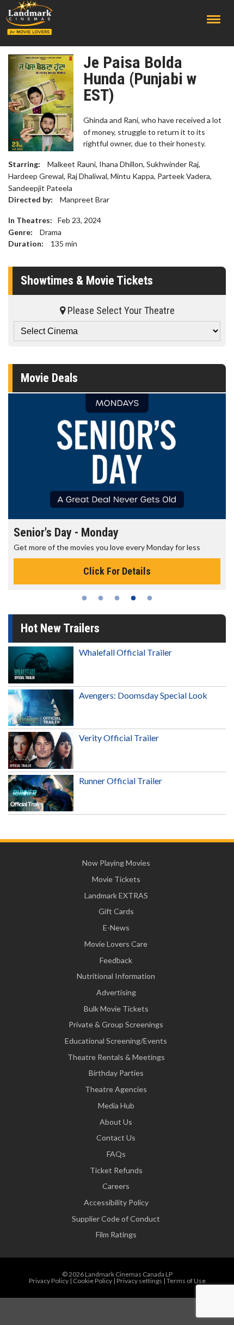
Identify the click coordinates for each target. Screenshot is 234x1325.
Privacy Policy (49, 1281)
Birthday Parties (116, 1072)
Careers (116, 1186)
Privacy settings (139, 1281)
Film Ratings (116, 1234)
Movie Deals (49, 378)
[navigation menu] (213, 19)
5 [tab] (149, 598)
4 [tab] (133, 598)
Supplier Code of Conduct (116, 1218)
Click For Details (117, 571)
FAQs (116, 1153)
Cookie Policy (92, 1281)
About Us (116, 1121)
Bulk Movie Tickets (116, 1008)
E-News (116, 927)
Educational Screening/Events (116, 1040)
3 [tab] (117, 598)
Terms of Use (186, 1281)
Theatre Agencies (116, 1089)
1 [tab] (84, 598)
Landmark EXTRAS (116, 895)
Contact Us (116, 1137)
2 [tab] (100, 598)
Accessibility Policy (116, 1202)
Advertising (116, 992)
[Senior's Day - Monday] (117, 456)
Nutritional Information (116, 976)
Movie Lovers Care (115, 943)
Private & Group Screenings (116, 1024)
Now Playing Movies (116, 862)
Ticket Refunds (116, 1170)
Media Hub (116, 1105)
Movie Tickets (116, 879)
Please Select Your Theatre (120, 310)
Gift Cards (116, 911)
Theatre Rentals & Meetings (116, 1057)
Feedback (116, 960)
